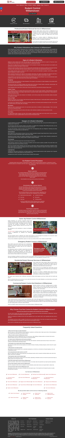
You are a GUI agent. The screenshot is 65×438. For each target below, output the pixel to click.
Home (17, 5)
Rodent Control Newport (14, 393)
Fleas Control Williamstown (12, 381)
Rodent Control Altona (14, 397)
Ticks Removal (41, 424)
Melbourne (22, 5)
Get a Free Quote (59, 1)
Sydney (26, 5)
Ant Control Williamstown (24, 374)
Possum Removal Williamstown (25, 384)
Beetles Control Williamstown (51, 374)
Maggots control (23, 429)
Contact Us (46, 5)
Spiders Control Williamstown (13, 387)
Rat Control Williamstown (37, 384)
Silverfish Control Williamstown (51, 384)
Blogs (42, 5)
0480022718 (45, 1)
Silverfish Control (35, 429)
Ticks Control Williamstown (50, 387)
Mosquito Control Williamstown (51, 381)
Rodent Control (23, 424)
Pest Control (22, 426)
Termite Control (35, 424)
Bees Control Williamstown (25, 377)
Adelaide (38, 5)
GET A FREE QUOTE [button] (32, 13)
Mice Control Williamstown (37, 381)
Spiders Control (29, 424)
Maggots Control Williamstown (25, 381)
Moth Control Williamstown (12, 384)
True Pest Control (11, 231)
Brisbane (30, 5)
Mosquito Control (29, 429)
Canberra (34, 5)
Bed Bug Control (29, 426)
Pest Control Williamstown (12, 374)
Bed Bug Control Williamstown (38, 374)
